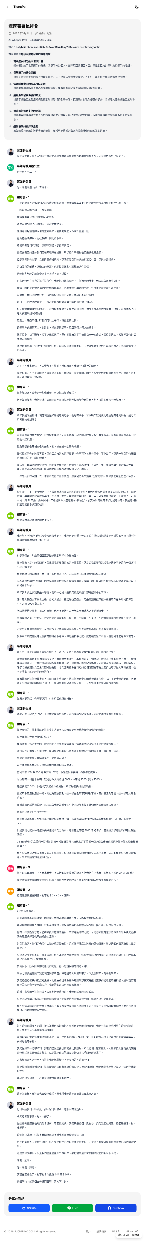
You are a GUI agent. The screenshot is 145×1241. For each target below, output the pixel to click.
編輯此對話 (45, 33)
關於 (88, 1231)
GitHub (130, 1231)
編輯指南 (101, 1231)
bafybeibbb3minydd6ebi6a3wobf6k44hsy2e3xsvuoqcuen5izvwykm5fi (58, 47)
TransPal (19, 6)
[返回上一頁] (7, 7)
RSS (114, 1231)
